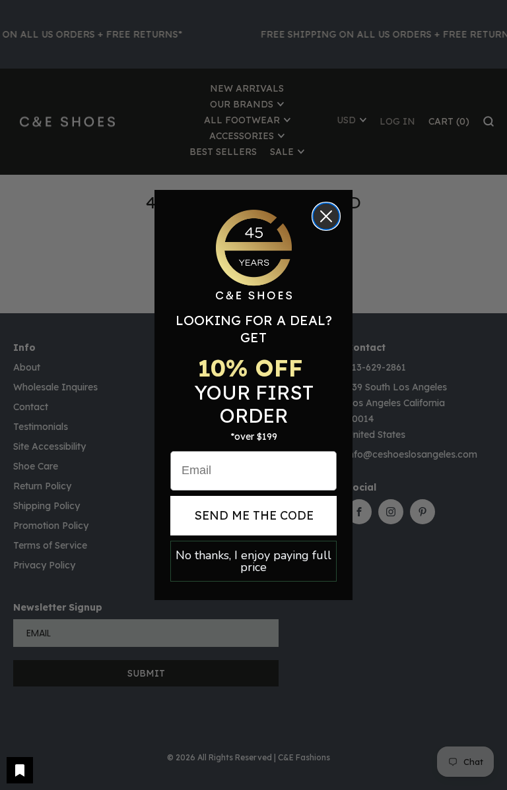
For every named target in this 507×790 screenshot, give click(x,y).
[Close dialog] (326, 216)
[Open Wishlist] (20, 770)
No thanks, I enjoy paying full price (253, 561)
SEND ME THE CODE (254, 515)
